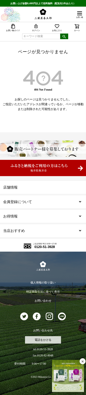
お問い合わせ (43, 300)
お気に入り (57, 30)
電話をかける (43, 339)
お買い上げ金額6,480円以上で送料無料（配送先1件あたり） (43, 3)
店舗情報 (10, 187)
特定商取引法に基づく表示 (43, 291)
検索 (64, 36)
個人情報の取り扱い (43, 282)
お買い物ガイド (13, 30)
